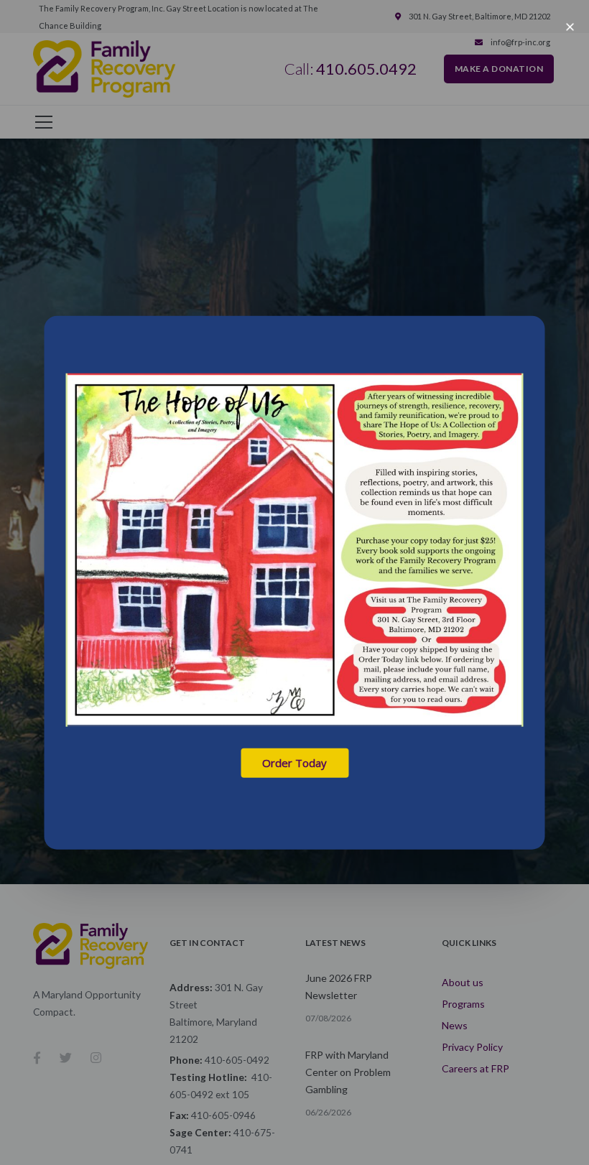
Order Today (294, 763)
